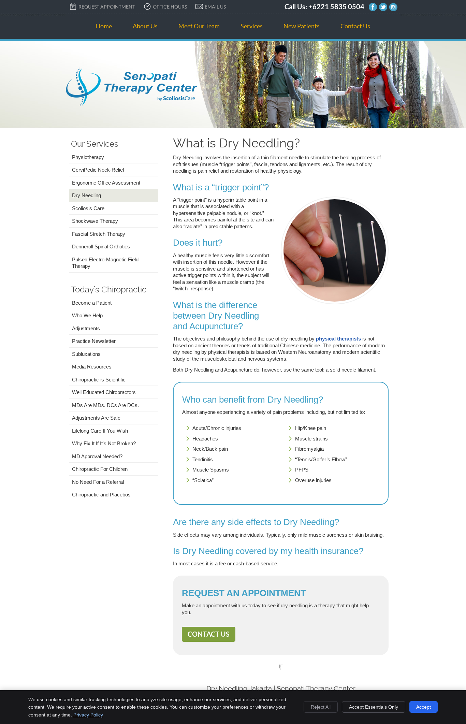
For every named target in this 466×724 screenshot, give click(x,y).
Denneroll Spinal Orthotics (101, 246)
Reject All (321, 707)
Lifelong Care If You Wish (100, 431)
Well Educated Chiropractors (104, 392)
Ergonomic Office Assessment (106, 183)
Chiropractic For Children (100, 469)
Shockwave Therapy (95, 221)
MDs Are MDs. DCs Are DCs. (105, 405)
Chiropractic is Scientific (99, 379)
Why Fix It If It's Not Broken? (104, 443)
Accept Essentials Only (373, 707)
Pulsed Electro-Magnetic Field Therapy (105, 263)
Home (104, 26)
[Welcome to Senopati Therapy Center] (132, 104)
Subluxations (86, 354)
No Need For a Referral (98, 482)
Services (252, 26)
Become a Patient (92, 303)
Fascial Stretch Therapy (98, 234)
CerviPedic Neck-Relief (98, 170)
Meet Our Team (199, 26)
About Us (145, 26)
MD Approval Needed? (97, 456)
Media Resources (92, 367)
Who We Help (87, 315)
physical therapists (338, 339)
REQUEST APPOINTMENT (106, 7)
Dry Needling (86, 195)
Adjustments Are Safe (96, 418)
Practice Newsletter (94, 341)
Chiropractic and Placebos (101, 494)
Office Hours (170, 7)
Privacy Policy (88, 715)
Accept (423, 707)
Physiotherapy (88, 157)
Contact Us (355, 26)
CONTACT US (209, 634)
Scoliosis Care (88, 208)
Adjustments (86, 328)
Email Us (215, 7)
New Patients (301, 26)
